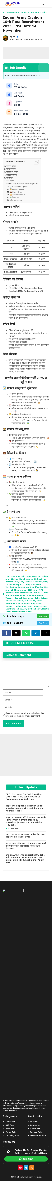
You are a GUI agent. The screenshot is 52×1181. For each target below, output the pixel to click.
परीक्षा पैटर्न (9, 178)
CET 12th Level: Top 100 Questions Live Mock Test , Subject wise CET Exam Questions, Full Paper (24, 797)
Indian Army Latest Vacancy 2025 (31, 606)
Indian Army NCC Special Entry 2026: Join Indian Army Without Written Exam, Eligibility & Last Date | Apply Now (25, 859)
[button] (42, 4)
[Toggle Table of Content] (35, 162)
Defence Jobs (27, 12)
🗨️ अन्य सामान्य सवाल (16, 200)
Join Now (43, 616)
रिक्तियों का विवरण (12, 172)
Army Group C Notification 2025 (33, 587)
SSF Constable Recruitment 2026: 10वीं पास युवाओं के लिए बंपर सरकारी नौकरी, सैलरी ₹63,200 (26, 846)
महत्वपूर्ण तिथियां (11, 166)
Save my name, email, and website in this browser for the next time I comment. (25, 714)
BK (14, 36)
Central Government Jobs (27, 598)
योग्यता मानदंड (11, 169)
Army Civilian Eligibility (16, 579)
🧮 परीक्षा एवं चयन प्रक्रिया (17, 195)
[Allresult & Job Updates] (11, 4)
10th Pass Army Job (15, 576)
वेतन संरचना (10, 181)
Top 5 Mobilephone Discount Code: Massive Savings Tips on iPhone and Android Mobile (25, 808)
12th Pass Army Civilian (37, 576)
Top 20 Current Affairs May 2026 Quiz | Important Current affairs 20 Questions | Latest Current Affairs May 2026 (26, 821)
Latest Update (13, 12)
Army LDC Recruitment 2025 (19, 590)
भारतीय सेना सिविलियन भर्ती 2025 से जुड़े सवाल (22, 184)
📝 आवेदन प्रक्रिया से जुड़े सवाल (19, 187)
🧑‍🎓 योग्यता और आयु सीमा (17, 189)
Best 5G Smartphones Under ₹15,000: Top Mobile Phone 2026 (26, 835)
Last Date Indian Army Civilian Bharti (23, 609)
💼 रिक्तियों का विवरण (16, 192)
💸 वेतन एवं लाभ (14, 197)
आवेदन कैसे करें (11, 175)
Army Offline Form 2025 (31, 592)
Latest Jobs (40, 12)
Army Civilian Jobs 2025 (30, 582)
